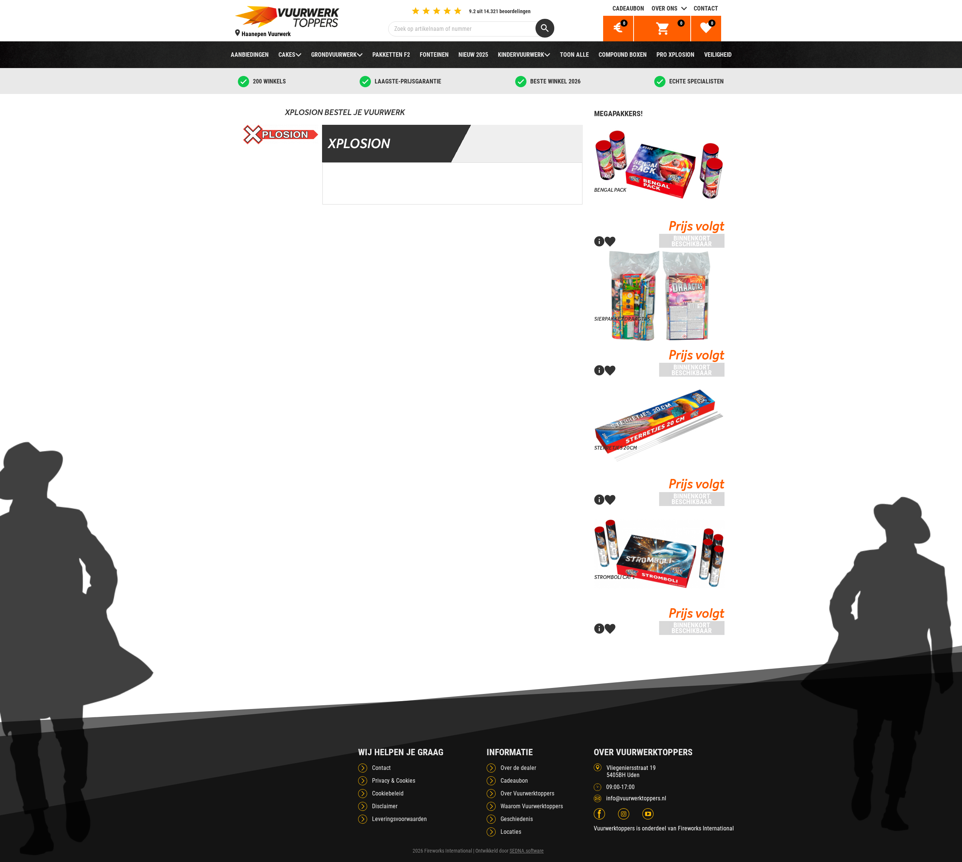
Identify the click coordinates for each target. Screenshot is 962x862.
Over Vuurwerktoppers (527, 793)
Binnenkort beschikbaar (692, 241)
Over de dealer (518, 767)
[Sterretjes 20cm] (659, 425)
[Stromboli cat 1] (659, 554)
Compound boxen (623, 54)
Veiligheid (718, 54)
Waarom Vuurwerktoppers (532, 806)
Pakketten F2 (391, 54)
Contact (706, 8)
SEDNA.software (527, 851)
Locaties (511, 831)
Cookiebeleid (388, 793)
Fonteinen (434, 54)
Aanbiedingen (250, 54)
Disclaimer (385, 806)
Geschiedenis (517, 819)
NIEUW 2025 (473, 54)
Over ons (665, 8)
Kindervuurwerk (521, 54)
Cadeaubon (628, 8)
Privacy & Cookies (393, 780)
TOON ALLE (574, 54)
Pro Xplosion (675, 54)
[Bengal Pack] (659, 167)
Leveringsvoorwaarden (399, 819)
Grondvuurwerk (334, 54)
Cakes (286, 54)
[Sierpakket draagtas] (659, 296)
